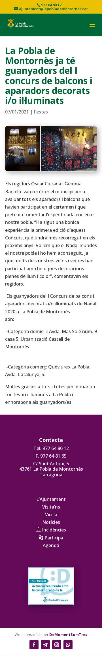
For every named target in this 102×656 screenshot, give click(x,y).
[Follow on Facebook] (34, 644)
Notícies (51, 522)
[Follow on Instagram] (56, 644)
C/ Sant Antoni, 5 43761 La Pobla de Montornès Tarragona (51, 468)
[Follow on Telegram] (45, 644)
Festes (41, 112)
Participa (51, 538)
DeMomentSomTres (68, 634)
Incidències (51, 530)
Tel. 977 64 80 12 (51, 448)
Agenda (51, 545)
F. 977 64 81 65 (51, 456)
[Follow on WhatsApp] (68, 644)
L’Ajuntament (51, 499)
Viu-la (51, 514)
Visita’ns (51, 507)
